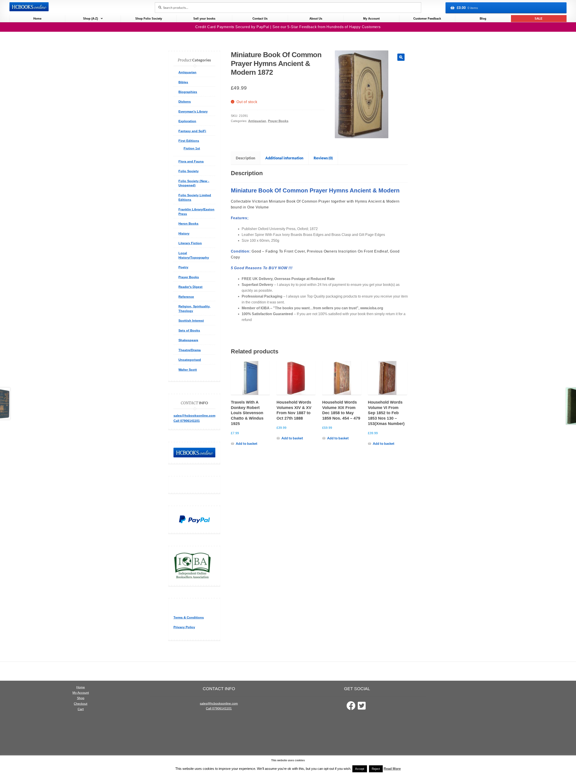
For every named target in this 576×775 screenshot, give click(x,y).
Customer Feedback (427, 18)
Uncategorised (189, 360)
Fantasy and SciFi (192, 131)
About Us (315, 18)
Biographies (187, 92)
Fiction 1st (192, 148)
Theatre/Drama (189, 350)
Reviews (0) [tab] (323, 158)
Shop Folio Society (148, 18)
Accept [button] (359, 768)
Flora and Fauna (191, 161)
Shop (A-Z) (90, 18)
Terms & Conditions (188, 617)
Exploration (187, 121)
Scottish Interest (191, 320)
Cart (81, 709)
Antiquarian (257, 121)
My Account (371, 18)
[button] (401, 57)
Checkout (80, 703)
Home (37, 18)
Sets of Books (189, 330)
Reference (186, 296)
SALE (538, 18)
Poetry (183, 267)
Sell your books (204, 18)
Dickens (184, 101)
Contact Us (260, 18)
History (183, 233)
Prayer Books (278, 121)
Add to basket (246, 443)
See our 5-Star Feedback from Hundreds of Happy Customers (326, 27)
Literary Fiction (190, 243)
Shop (80, 698)
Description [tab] (245, 158)
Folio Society (188, 171)
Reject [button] (376, 768)
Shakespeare (188, 340)
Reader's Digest (190, 287)
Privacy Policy (184, 627)
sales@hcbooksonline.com (194, 415)
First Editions (188, 140)
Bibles (183, 82)
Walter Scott (187, 369)
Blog (483, 18)
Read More (392, 768)
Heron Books (188, 223)
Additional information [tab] (284, 158)
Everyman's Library (193, 111)
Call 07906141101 (186, 421)
